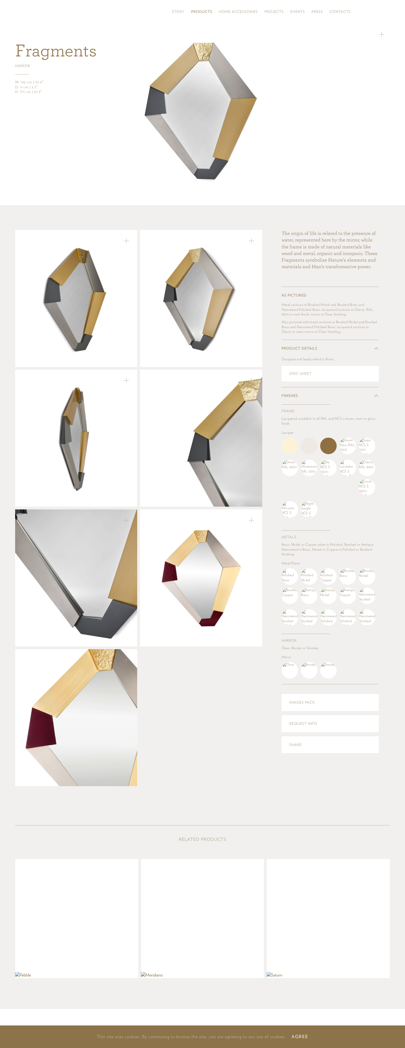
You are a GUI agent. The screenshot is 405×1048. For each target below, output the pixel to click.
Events (297, 12)
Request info (303, 723)
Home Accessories (238, 12)
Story (178, 12)
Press (317, 12)
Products (201, 12)
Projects (274, 12)
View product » (76, 918)
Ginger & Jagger (47, 12)
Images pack (302, 702)
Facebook (378, 12)
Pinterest (369, 12)
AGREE (299, 1036)
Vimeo (387, 12)
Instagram (360, 12)
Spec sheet (300, 374)
